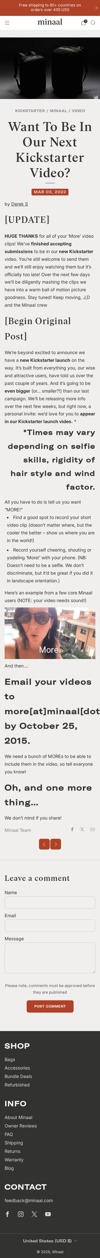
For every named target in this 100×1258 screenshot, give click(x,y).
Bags (10, 1059)
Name (11, 892)
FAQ (9, 1134)
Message (14, 938)
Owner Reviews (21, 1126)
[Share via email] (92, 829)
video (78, 110)
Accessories (17, 1068)
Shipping (14, 1142)
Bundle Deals (18, 1076)
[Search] (92, 22)
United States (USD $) (47, 1240)
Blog (9, 1168)
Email (10, 915)
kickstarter (30, 110)
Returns (13, 1151)
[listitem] (50, 8)
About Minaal (18, 1117)
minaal (58, 110)
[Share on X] (82, 829)
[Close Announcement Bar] (96, 8)
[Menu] (7, 22)
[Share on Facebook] (72, 829)
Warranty (14, 1159)
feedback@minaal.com (29, 1200)
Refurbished (17, 1084)
